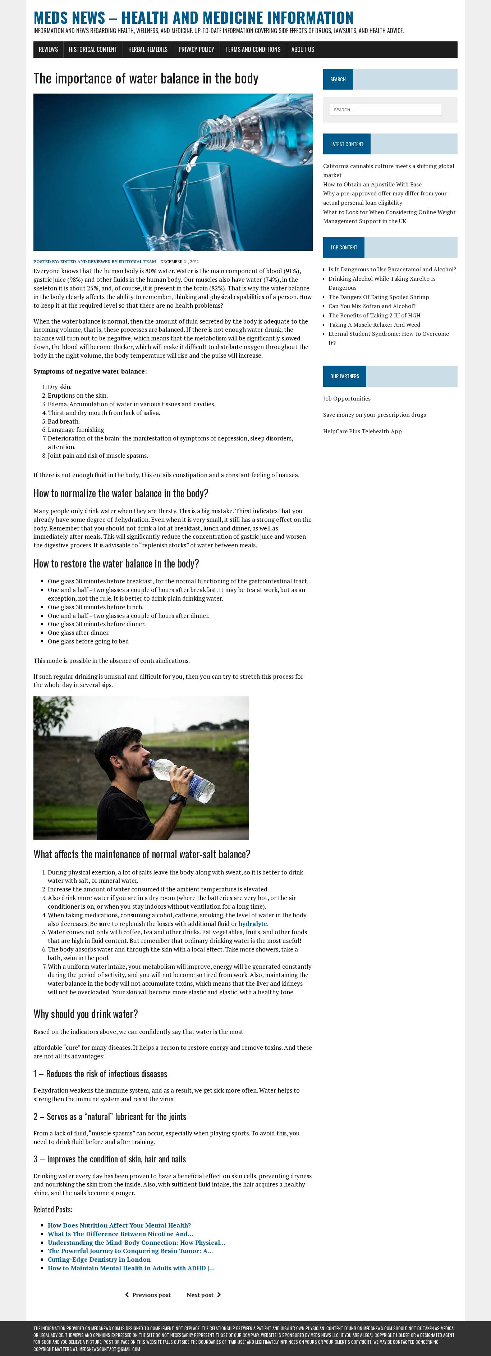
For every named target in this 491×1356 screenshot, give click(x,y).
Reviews (48, 49)
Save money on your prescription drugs (374, 415)
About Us (303, 49)
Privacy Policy (196, 49)
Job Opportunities (347, 398)
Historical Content (93, 49)
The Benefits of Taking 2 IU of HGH (375, 315)
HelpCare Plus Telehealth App (362, 431)
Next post (200, 1295)
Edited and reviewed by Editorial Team (108, 261)
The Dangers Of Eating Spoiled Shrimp (379, 297)
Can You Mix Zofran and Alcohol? (372, 306)
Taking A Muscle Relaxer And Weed (374, 325)
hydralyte (253, 923)
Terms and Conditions (252, 49)
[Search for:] (385, 109)
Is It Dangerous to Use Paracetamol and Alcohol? (392, 269)
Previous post (151, 1295)
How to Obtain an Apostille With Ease (372, 184)
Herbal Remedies (148, 49)
